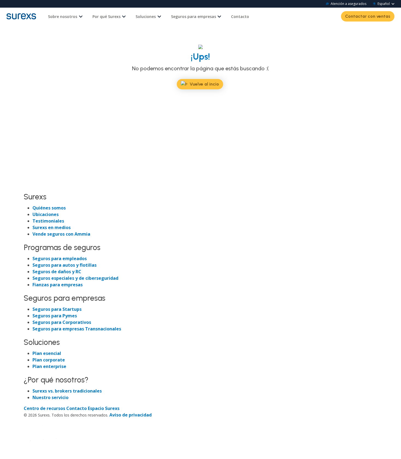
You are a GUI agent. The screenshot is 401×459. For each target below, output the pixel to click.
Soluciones (146, 16)
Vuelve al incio (204, 84)
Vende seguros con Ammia (61, 234)
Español (384, 3)
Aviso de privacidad (130, 415)
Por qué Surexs (106, 16)
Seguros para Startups (57, 309)
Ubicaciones (45, 214)
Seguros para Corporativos (61, 322)
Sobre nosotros (62, 16)
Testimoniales (48, 221)
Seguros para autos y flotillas (64, 265)
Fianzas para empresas (57, 285)
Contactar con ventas (367, 16)
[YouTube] (57, 186)
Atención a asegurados (348, 3)
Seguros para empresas (193, 16)
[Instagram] (48, 186)
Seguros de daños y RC (56, 272)
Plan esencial (46, 353)
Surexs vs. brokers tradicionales (67, 391)
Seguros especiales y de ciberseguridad (75, 278)
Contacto (240, 16)
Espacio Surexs (103, 408)
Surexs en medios (51, 227)
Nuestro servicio (50, 397)
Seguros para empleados (59, 259)
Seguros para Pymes (54, 316)
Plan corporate (48, 360)
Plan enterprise (49, 366)
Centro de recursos (45, 408)
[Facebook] (29, 186)
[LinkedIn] (38, 186)
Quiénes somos (49, 208)
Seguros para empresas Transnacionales (76, 329)
